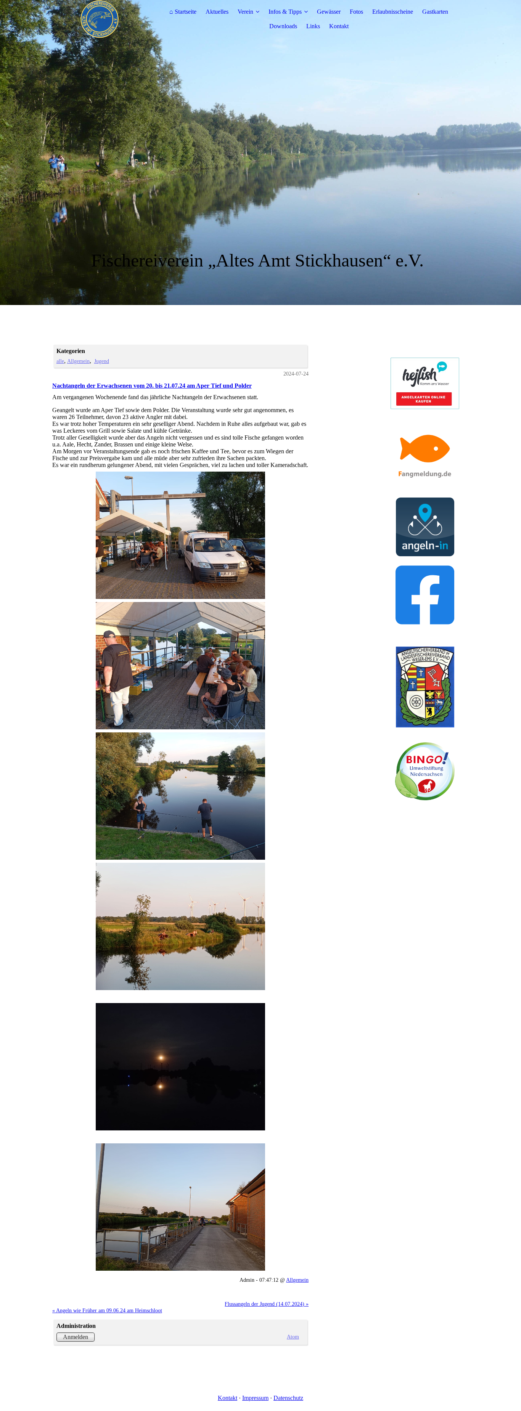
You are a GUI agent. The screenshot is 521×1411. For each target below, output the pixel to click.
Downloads (283, 26)
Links (313, 26)
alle (60, 361)
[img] (100, 19)
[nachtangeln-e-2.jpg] (180, 665)
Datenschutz (288, 1398)
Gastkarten (435, 11)
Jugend (101, 361)
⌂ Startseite (182, 11)
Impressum (255, 1398)
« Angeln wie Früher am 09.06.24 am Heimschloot (107, 1310)
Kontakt (339, 26)
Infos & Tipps (285, 11)
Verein (245, 11)
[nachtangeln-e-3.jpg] (180, 796)
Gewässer (329, 11)
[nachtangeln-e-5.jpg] (180, 1066)
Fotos (356, 11)
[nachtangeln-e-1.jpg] (180, 535)
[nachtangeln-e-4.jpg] (180, 926)
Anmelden (75, 1337)
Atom (293, 1337)
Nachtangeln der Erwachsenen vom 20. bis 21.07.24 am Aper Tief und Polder (152, 385)
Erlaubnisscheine (392, 11)
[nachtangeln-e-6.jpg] (180, 1207)
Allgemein (78, 361)
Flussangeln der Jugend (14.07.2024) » (267, 1304)
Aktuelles (217, 11)
